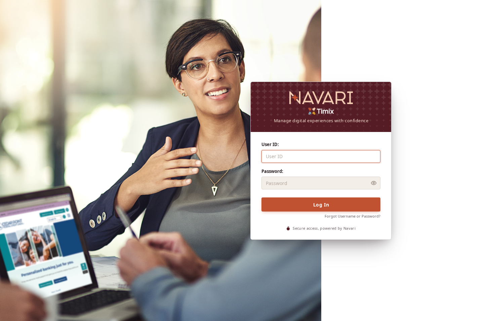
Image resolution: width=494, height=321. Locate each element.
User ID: (270, 144)
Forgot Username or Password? (352, 216)
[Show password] (373, 183)
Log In (321, 204)
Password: (272, 171)
